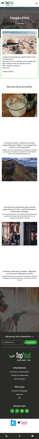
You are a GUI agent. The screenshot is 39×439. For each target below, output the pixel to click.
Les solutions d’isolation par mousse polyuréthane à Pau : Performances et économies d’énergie (19, 209)
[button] (36, 3)
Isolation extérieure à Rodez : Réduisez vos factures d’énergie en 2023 (19, 272)
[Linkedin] (27, 411)
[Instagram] (17, 411)
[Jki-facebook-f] (12, 411)
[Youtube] (22, 411)
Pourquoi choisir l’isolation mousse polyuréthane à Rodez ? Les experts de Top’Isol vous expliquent (19, 145)
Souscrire (30, 342)
